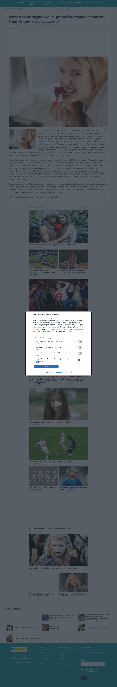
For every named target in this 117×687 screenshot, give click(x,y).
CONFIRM (46, 366)
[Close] (88, 314)
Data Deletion (49, 372)
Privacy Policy (68, 372)
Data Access (58, 372)
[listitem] (58, 338)
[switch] (80, 341)
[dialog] (58, 343)
